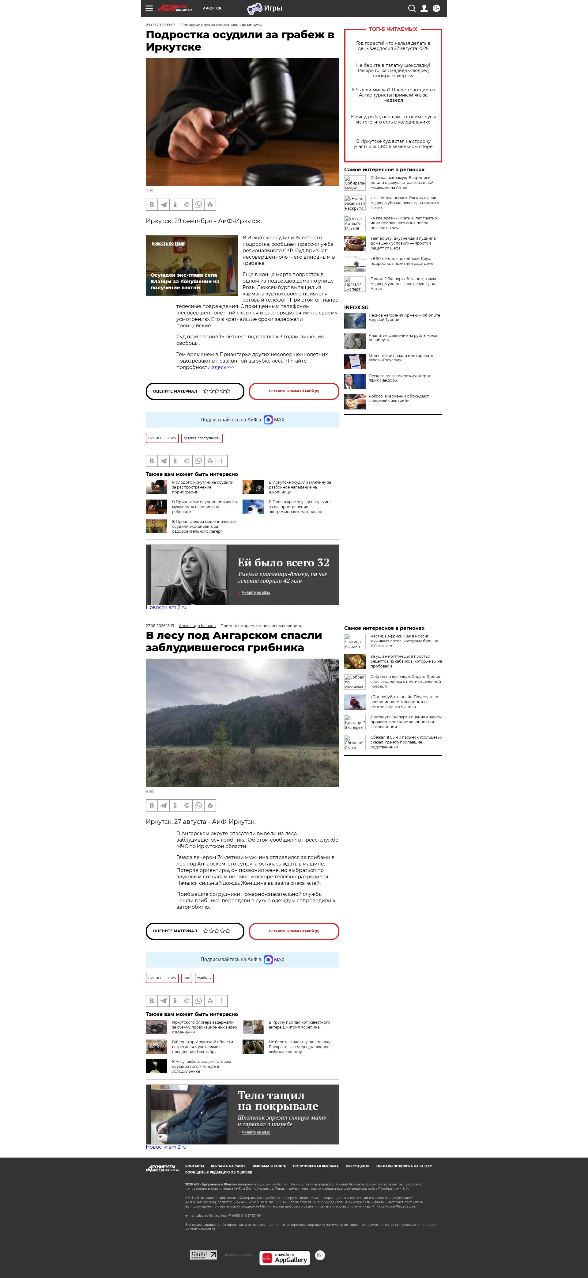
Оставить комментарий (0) (294, 391)
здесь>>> (223, 367)
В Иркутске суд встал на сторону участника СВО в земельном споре (393, 144)
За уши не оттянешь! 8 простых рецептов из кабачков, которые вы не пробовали (406, 661)
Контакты (194, 1166)
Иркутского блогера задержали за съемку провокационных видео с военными (204, 1027)
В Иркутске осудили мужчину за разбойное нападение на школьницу (300, 487)
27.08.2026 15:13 (160, 625)
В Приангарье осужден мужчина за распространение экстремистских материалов (300, 507)
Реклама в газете (269, 1166)
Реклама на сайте (228, 1166)
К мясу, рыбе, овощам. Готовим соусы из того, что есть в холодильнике (393, 119)
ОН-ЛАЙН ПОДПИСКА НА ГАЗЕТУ (404, 1166)
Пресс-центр (357, 1166)
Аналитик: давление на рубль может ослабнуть (404, 337)
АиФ (150, 190)
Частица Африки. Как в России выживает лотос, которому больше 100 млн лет (404, 641)
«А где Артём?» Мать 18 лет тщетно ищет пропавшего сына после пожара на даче (404, 223)
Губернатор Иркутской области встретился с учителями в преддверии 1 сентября (202, 1047)
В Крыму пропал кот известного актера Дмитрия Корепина (299, 1024)
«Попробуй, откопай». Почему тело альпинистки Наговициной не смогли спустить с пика (404, 701)
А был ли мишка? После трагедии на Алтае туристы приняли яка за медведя (393, 95)
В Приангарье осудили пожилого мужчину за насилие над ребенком (204, 507)
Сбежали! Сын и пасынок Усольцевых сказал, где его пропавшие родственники (406, 742)
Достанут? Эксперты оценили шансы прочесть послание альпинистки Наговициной (406, 722)
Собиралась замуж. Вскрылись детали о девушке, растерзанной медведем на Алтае (402, 182)
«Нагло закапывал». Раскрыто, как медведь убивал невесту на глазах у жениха (405, 203)
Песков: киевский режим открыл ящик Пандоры (400, 378)
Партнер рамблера (238, 1255)
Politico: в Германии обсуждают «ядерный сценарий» (399, 398)
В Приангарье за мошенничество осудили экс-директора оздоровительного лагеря (204, 526)
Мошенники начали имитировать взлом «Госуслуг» (401, 358)
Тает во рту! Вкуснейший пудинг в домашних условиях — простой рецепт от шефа (403, 243)
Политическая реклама (316, 1166)
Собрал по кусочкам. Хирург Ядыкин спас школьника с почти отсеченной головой (406, 681)
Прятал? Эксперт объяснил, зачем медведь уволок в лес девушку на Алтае (403, 283)
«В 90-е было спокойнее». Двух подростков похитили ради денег (403, 261)
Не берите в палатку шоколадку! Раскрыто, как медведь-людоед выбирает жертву (393, 70)
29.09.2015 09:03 (160, 25)
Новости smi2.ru (166, 607)
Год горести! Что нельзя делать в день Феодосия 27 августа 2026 (393, 46)
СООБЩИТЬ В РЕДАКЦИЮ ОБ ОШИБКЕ (218, 1172)
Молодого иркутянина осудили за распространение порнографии (202, 487)
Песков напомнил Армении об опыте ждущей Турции (404, 317)
